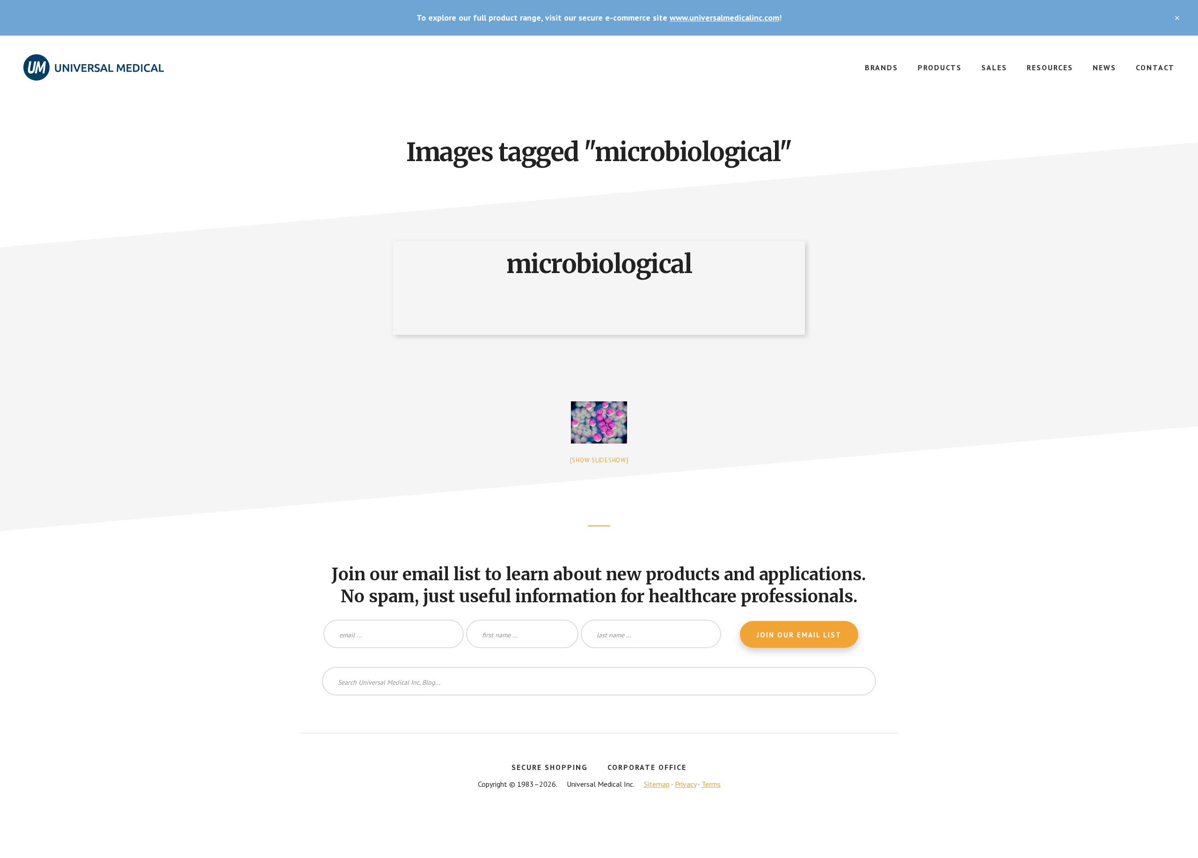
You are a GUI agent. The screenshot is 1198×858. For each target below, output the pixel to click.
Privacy (685, 784)
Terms (711, 784)
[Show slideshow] (599, 460)
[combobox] (599, 681)
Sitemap (657, 784)
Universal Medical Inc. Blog (93, 73)
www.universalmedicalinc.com (724, 17)
